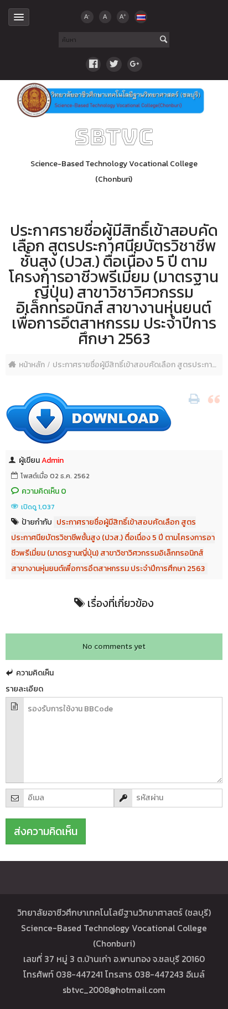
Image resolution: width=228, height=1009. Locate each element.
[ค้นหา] (163, 40)
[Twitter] (113, 64)
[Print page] (196, 399)
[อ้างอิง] (215, 399)
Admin (53, 460)
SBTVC (114, 137)
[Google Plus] (134, 64)
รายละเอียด (24, 689)
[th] (140, 16)
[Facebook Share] (93, 64)
